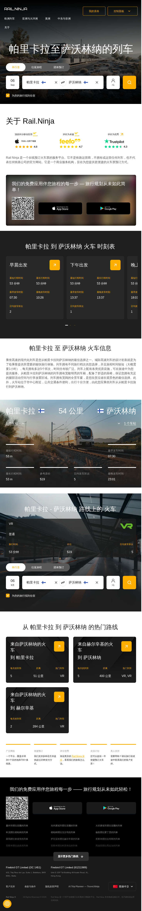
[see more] (55, 265)
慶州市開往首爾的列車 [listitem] (17, 825)
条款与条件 (30, 886)
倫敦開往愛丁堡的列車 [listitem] (107, 832)
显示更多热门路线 (68, 856)
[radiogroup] (38, 67)
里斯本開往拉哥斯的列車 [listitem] (108, 839)
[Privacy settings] (7, 903)
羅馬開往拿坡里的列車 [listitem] (17, 839)
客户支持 (10, 886)
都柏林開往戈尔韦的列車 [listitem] (63, 832)
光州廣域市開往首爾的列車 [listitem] (64, 825)
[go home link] (15, 8)
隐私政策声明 (52, 886)
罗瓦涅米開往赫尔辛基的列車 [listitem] (65, 839)
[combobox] (47, 82)
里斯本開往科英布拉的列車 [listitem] (64, 845)
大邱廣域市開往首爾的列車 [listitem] (109, 825)
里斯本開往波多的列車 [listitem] (17, 845)
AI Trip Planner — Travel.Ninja (83, 886)
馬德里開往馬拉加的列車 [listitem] (108, 845)
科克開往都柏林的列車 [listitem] (17, 832)
